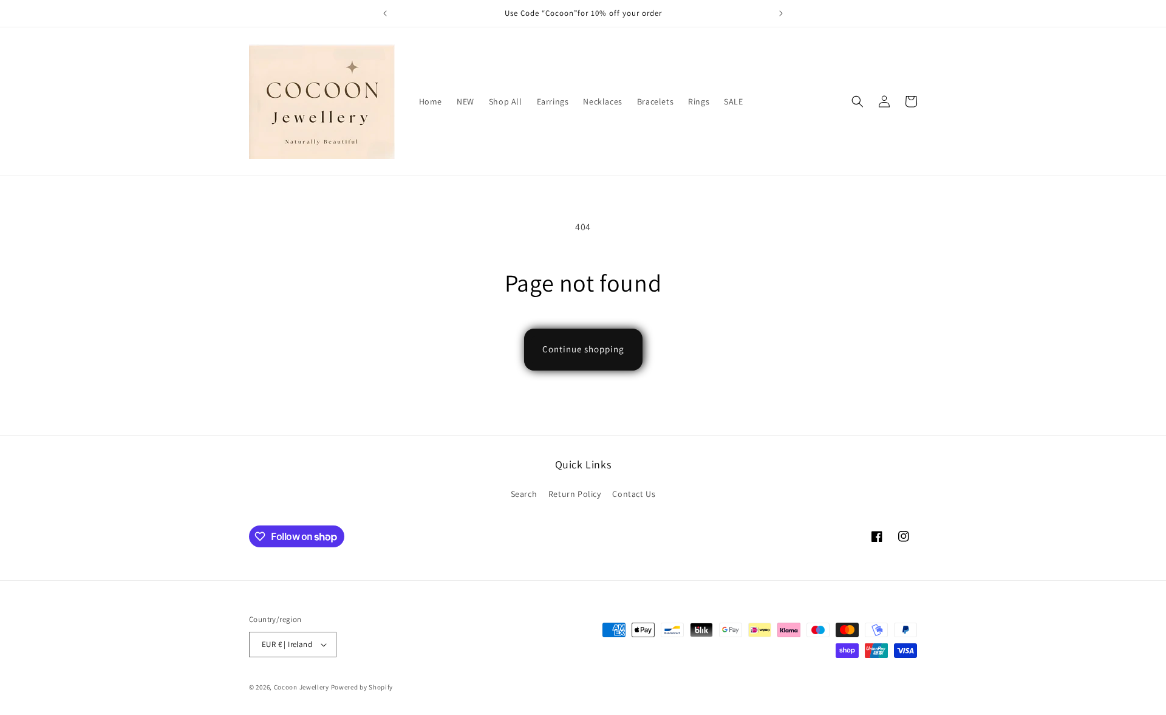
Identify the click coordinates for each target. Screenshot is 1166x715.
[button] (857, 101)
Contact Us (633, 493)
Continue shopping (583, 349)
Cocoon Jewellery (301, 687)
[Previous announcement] (385, 13)
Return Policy (574, 493)
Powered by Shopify (362, 687)
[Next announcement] (781, 13)
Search (524, 493)
